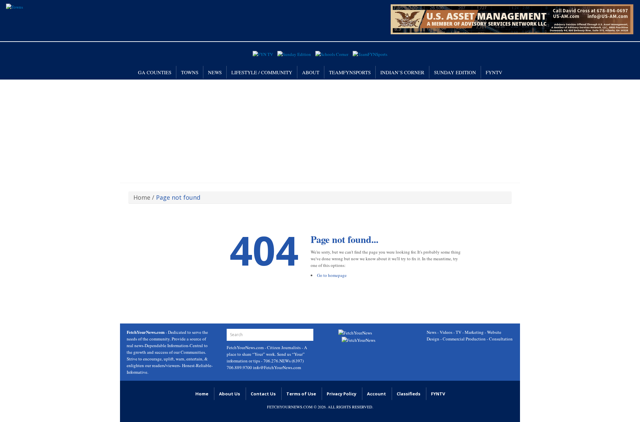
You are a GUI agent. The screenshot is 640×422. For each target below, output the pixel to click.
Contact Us (263, 394)
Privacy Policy (341, 394)
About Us (229, 394)
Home (141, 197)
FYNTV (494, 72)
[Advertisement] (320, 129)
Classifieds (408, 394)
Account (376, 394)
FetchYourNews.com (246, 347)
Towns (189, 72)
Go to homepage (332, 275)
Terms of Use (301, 394)
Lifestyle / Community (261, 72)
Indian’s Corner (402, 72)
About (310, 72)
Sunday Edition (455, 72)
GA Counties (154, 72)
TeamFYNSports (350, 72)
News (215, 72)
